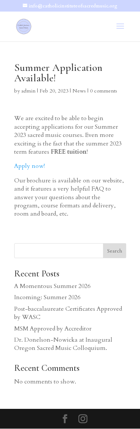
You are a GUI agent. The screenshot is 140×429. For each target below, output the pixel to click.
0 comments (103, 90)
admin (28, 90)
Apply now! (29, 166)
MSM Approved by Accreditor (52, 329)
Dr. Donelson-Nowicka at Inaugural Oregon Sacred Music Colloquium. (63, 344)
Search (114, 250)
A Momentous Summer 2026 (52, 286)
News (79, 90)
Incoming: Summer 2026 (47, 297)
